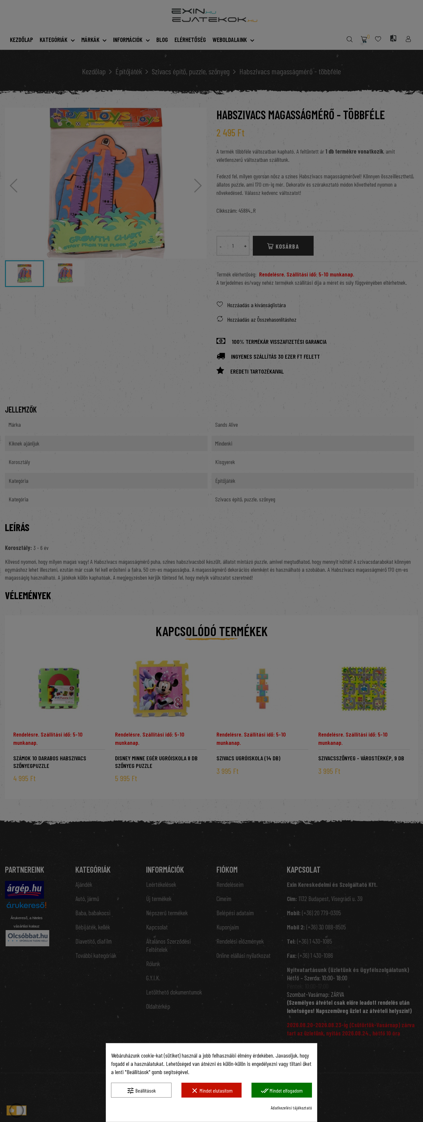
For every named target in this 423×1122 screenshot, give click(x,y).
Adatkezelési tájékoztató (291, 1107)
